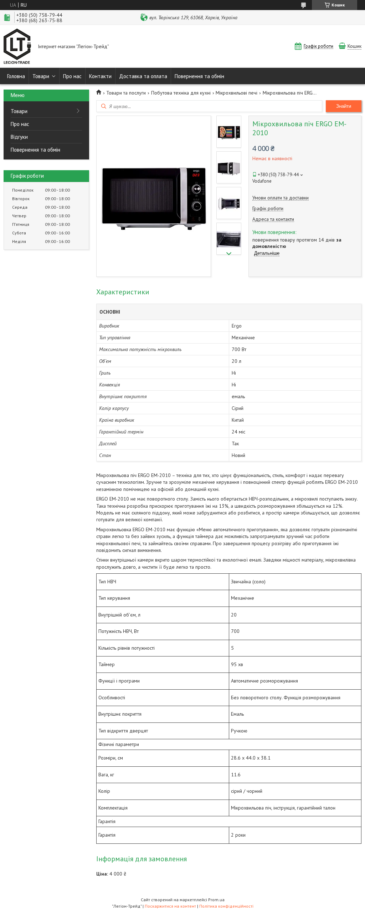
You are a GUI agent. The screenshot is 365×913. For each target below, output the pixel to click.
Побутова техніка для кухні (181, 93)
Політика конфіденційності (226, 906)
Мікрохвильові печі (236, 93)
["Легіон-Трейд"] (17, 47)
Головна (16, 76)
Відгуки (19, 136)
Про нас (72, 76)
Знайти (343, 106)
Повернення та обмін (199, 76)
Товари (40, 76)
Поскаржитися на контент (170, 906)
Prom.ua (216, 899)
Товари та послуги (126, 93)
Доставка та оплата (143, 76)
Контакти (100, 76)
